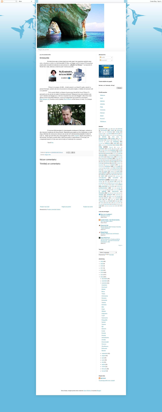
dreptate (120, 151)
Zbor (103, 307)
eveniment (113, 155)
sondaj (112, 196)
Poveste (104, 333)
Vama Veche (107, 204)
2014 (101, 274)
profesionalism (103, 188)
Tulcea (102, 202)
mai (103, 362)
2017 (101, 268)
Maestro (104, 350)
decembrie (105, 278)
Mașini (102, 115)
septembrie (118, 194)
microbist (112, 173)
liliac (110, 168)
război (110, 189)
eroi (108, 155)
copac (120, 148)
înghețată (101, 166)
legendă (105, 168)
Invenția (104, 339)
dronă (101, 153)
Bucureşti (101, 140)
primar (113, 186)
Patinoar (102, 113)
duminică (107, 153)
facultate (120, 155)
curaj (119, 150)
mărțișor (112, 171)
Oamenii (104, 328)
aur (106, 133)
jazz (114, 166)
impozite (107, 165)
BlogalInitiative (103, 138)
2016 (101, 270)
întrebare (107, 166)
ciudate (117, 145)
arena (103, 132)
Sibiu (108, 196)
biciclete (110, 135)
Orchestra (102, 110)
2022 (101, 261)
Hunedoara (106, 163)
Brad (119, 138)
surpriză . (105, 198)
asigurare (101, 133)
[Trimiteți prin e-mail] (67, 152)
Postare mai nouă (44, 206)
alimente (120, 128)
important (101, 165)
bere (106, 135)
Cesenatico (110, 145)
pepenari (106, 183)
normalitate (115, 177)
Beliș (101, 135)
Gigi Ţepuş (53, 9)
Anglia (112, 130)
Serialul (104, 322)
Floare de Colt (104, 225)
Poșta (108, 186)
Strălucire (102, 95)
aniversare (119, 130)
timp (106, 201)
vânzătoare (118, 204)
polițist (103, 186)
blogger (46, 154)
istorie (113, 165)
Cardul (103, 331)
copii (101, 150)
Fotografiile (104, 320)
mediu (100, 173)
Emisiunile (104, 300)
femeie (100, 158)
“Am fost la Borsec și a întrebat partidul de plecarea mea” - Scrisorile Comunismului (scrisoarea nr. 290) (110, 241)
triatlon (120, 201)
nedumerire (118, 176)
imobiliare (119, 163)
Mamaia (119, 169)
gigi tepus (103, 378)
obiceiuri (112, 180)
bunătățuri (114, 140)
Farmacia (104, 304)
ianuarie (104, 371)
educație (101, 155)
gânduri (120, 160)
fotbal (101, 160)
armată (117, 132)
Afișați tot (120, 245)
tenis (117, 199)
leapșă (100, 168)
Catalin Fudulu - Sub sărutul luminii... (110, 220)
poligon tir (113, 184)
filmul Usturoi (67, 99)
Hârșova (119, 161)
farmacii (118, 156)
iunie (103, 360)
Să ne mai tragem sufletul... (107, 221)
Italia (119, 165)
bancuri (116, 133)
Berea (103, 291)
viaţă (100, 206)
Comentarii (104, 60)
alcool (114, 128)
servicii (101, 196)
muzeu (120, 174)
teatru (112, 199)
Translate (111, 254)
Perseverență (105, 342)
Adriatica (102, 104)
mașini (105, 171)
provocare (101, 189)
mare (100, 171)
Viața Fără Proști (105, 237)
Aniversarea (105, 296)
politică (120, 184)
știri (106, 199)
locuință (113, 169)
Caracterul (104, 285)
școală (112, 197)
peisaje (100, 183)
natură (102, 176)
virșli (105, 205)
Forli (121, 158)
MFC (105, 173)
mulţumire (103, 174)
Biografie (120, 135)
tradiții (110, 201)
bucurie (108, 140)
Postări (103, 57)
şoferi (100, 199)
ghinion (102, 161)
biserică (104, 136)
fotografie (107, 160)
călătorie (107, 143)
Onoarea (104, 344)
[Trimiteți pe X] (71, 152)
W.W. (121, 206)
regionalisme (115, 191)
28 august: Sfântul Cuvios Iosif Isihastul (110, 233)
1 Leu (109, 128)
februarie (104, 368)
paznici (118, 181)
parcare (112, 181)
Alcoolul (104, 335)
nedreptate (110, 176)
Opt (102, 326)
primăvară (119, 186)
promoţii (118, 188)
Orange (100, 181)
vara (113, 204)
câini (121, 143)
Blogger (99, 390)
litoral (100, 169)
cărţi (115, 143)
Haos (112, 161)
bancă (110, 133)
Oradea (119, 179)
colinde (118, 147)
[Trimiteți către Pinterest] (74, 152)
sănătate (101, 194)
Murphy (115, 174)
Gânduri (104, 311)
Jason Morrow (87, 390)
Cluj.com (111, 147)
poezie (107, 184)
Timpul (103, 293)
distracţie (114, 151)
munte (110, 174)
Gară (101, 98)
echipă (119, 153)
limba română (116, 168)
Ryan (109, 193)
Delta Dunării (107, 151)
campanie (116, 141)
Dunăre (114, 153)
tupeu (107, 202)
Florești (116, 158)
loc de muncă (106, 169)
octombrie (104, 283)
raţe (106, 189)
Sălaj (120, 193)
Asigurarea (104, 313)
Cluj (100, 147)
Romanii (102, 118)
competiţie (101, 148)
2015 (101, 272)
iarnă (113, 163)
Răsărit (103, 289)
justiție (118, 166)
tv (111, 202)
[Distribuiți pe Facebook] (72, 152)
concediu (109, 148)
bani (121, 133)
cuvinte (100, 151)
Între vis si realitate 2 (106, 214)
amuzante (104, 130)
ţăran (115, 202)
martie (103, 366)
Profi (113, 188)
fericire (105, 158)
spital (100, 197)
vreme (116, 205)
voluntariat (110, 205)
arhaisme (109, 132)
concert (115, 148)
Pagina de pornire (43, 49)
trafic (116, 201)
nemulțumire (102, 177)
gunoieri (107, 161)
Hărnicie (102, 101)
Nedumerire (105, 318)
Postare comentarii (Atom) (53, 209)
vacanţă (100, 204)
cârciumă (103, 145)
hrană (100, 163)
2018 (101, 266)
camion (108, 141)
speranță (118, 196)
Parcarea (104, 298)
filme (50, 154)
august (104, 355)
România (101, 193)
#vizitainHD (102, 128)
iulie (103, 358)
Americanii (104, 287)
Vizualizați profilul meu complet (107, 380)
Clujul (103, 309)
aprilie (103, 364)
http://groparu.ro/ (44, 99)
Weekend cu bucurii (105, 215)
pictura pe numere (114, 183)
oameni (102, 180)
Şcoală (118, 198)
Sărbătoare (103, 121)
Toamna (104, 302)
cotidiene (106, 150)
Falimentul (104, 348)
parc (106, 181)
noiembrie (104, 281)
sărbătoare (109, 194)
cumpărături (113, 150)
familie (102, 157)
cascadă (100, 143)
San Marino (114, 193)
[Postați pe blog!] (69, 152)
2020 (101, 263)
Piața (101, 107)
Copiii (103, 315)
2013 (101, 276)
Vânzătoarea (105, 346)
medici (118, 171)
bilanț (115, 135)
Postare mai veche (88, 206)
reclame (115, 189)
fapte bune (110, 157)
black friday (115, 136)
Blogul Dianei (104, 232)
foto (52, 142)
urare (119, 202)
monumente (119, 173)
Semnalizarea (105, 337)
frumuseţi (113, 160)
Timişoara (101, 201)
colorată (77, 135)
